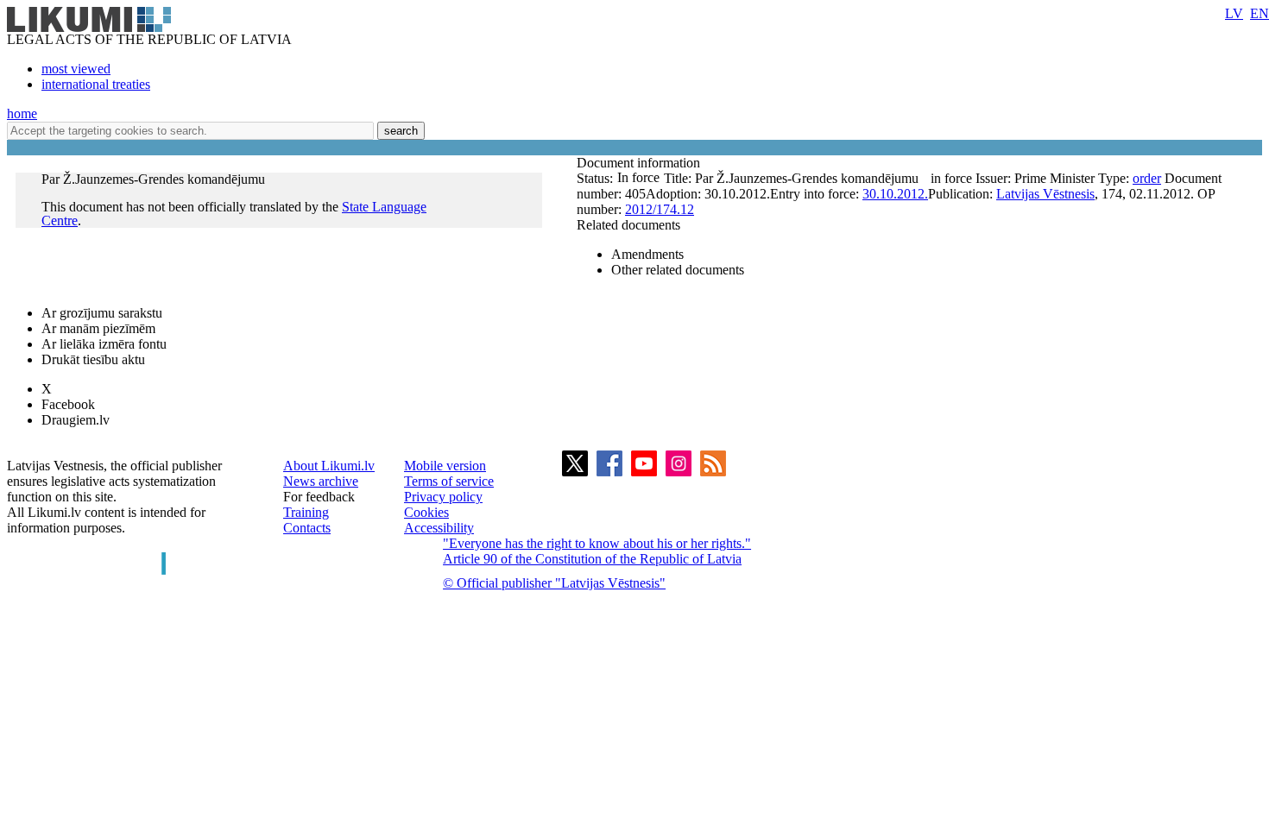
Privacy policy (443, 496)
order (1147, 178)
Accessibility (439, 527)
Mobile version (445, 465)
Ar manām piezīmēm (98, 328)
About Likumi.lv (329, 465)
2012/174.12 (659, 209)
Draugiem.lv (75, 419)
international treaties (95, 84)
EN (1259, 13)
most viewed (75, 68)
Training (306, 512)
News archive (320, 481)
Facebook (68, 404)
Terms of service (449, 481)
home (22, 113)
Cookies (426, 512)
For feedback (319, 496)
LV (1234, 13)
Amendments (647, 254)
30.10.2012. (895, 193)
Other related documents (677, 269)
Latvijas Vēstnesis (1045, 193)
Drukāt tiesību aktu (93, 359)
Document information (640, 162)
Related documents (628, 224)
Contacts (307, 527)
